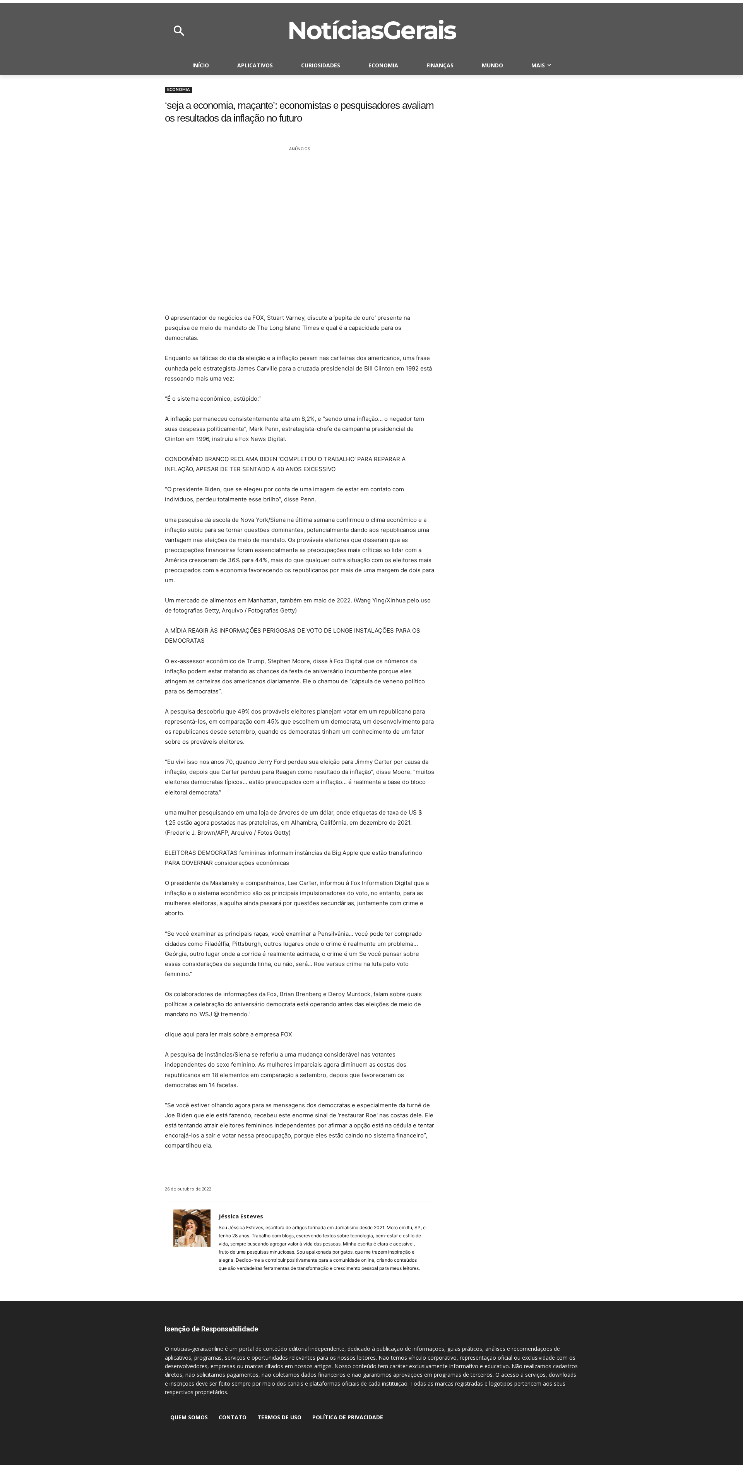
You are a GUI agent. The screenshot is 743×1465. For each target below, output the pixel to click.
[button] (179, 31)
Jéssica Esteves (241, 1216)
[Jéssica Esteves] (192, 1241)
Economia (178, 89)
